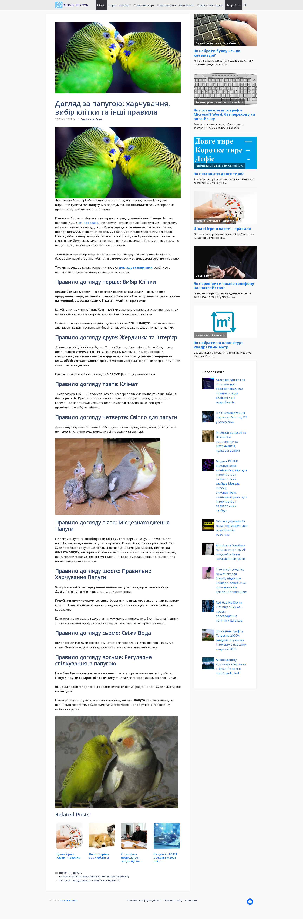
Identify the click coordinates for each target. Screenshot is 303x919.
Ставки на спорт (144, 5)
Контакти (191, 900)
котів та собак (88, 223)
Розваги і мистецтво (210, 5)
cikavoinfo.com (68, 900)
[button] (245, 5)
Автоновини (186, 5)
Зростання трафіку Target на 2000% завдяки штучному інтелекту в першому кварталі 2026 (231, 640)
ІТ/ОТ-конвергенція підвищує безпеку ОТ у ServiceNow (231, 417)
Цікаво (101, 5)
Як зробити (233, 5)
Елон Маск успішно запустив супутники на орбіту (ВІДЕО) (94, 876)
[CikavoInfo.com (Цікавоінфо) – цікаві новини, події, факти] (71, 5)
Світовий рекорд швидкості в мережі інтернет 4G (89, 880)
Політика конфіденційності (144, 900)
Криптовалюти (166, 5)
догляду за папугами (136, 267)
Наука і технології (120, 5)
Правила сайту (173, 900)
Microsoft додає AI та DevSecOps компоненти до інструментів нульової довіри (231, 441)
